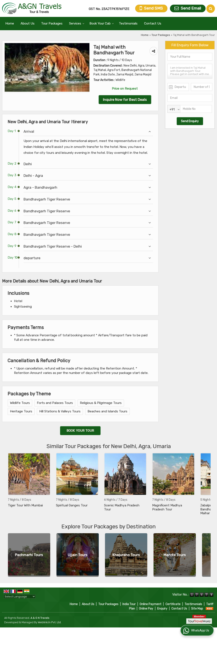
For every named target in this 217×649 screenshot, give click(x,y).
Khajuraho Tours (126, 555)
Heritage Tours (21, 411)
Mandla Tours (175, 555)
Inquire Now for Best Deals (125, 99)
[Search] (210, 8)
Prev (11, 484)
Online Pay (146, 608)
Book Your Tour (80, 430)
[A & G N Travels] (31, 8)
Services (75, 23)
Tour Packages (52, 23)
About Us (28, 23)
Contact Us (152, 23)
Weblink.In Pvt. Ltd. (49, 622)
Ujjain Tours (78, 555)
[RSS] (209, 608)
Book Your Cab (100, 23)
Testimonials (128, 23)
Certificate (173, 604)
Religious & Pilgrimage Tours (101, 403)
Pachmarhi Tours (29, 555)
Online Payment (150, 604)
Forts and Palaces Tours (55, 403)
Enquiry (162, 608)
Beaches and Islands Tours (107, 411)
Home (9, 23)
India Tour (129, 604)
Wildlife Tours (20, 403)
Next (205, 484)
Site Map (197, 608)
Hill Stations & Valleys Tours (60, 411)
